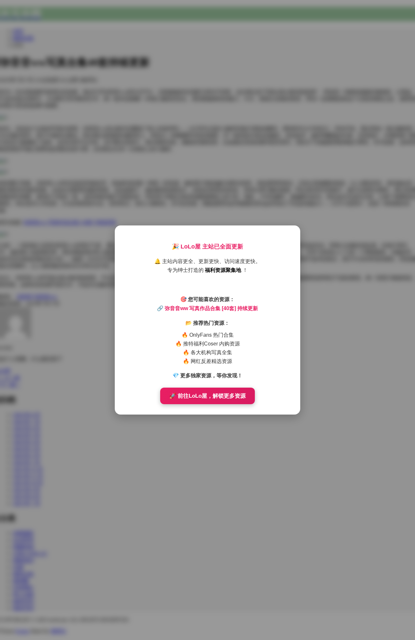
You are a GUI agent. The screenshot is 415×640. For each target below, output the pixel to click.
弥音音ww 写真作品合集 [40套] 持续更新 (211, 308)
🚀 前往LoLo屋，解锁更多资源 (207, 396)
